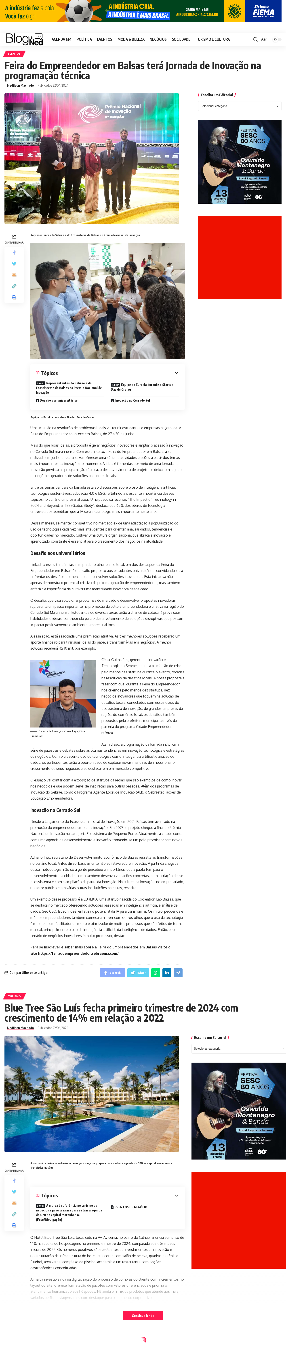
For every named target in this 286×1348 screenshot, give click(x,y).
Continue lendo (143, 1316)
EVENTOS (14, 53)
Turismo (14, 996)
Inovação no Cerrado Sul (132, 400)
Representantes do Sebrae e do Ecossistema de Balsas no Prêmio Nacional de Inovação (69, 387)
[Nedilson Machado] (24, 39)
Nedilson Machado (20, 85)
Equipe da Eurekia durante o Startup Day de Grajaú (142, 387)
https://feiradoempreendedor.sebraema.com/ (78, 953)
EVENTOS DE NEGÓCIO (131, 1207)
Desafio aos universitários (59, 400)
